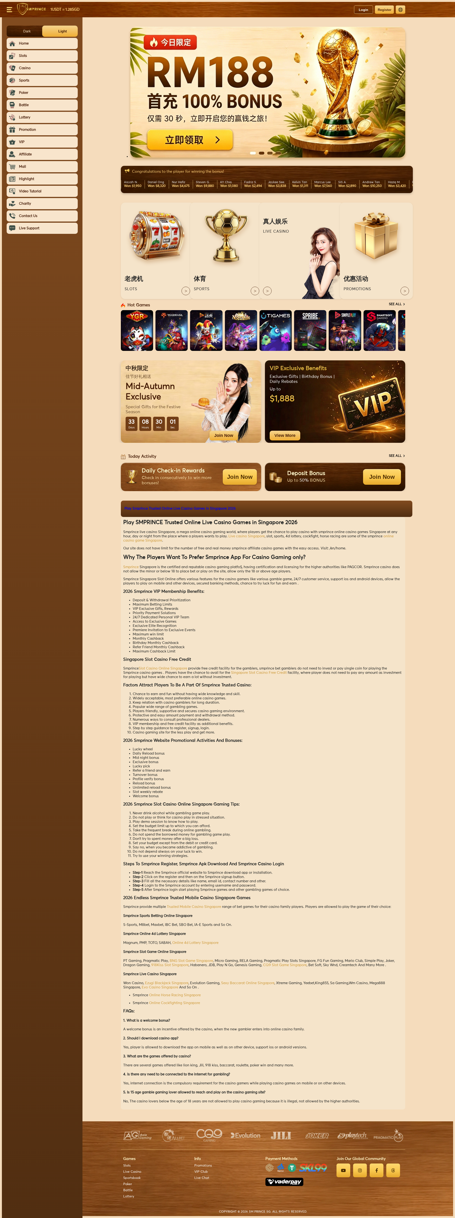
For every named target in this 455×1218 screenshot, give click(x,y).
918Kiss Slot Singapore (170, 965)
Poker (127, 1184)
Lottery (128, 1196)
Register (384, 10)
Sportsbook (132, 1178)
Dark (27, 31)
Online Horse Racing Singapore (175, 995)
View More (285, 435)
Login (363, 10)
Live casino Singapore (246, 536)
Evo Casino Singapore (160, 987)
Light (62, 31)
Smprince (131, 567)
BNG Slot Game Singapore (191, 961)
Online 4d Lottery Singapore (195, 943)
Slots (127, 1165)
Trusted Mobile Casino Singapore (194, 907)
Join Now (223, 435)
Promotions (203, 1165)
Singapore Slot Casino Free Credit (259, 673)
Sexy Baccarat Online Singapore (247, 983)
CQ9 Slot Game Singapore (285, 965)
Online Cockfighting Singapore (174, 1003)
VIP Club (201, 1171)
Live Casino (132, 1171)
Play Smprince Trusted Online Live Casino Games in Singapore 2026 (180, 508)
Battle (128, 1190)
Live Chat (201, 1178)
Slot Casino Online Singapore (163, 668)
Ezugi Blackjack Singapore (166, 983)
